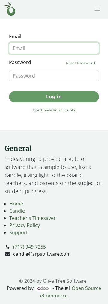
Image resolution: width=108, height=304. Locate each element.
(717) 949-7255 (29, 246)
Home (16, 203)
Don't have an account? (54, 110)
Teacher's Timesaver (32, 218)
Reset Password (80, 63)
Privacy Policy (24, 225)
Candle (17, 211)
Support (18, 232)
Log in (54, 96)
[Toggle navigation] (98, 9)
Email (15, 36)
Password (52, 62)
